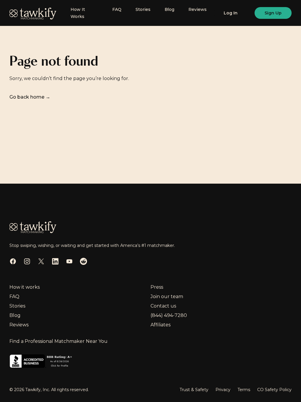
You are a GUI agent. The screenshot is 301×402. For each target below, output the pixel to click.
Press (156, 287)
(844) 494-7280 (168, 315)
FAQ (116, 9)
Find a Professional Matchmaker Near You (58, 341)
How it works (24, 287)
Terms (244, 389)
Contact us (163, 306)
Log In (231, 13)
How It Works (78, 13)
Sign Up (273, 13)
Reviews (197, 9)
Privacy (222, 389)
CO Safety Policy (274, 389)
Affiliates (160, 325)
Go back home (29, 97)
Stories (143, 9)
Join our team (166, 296)
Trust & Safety (194, 389)
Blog (169, 9)
